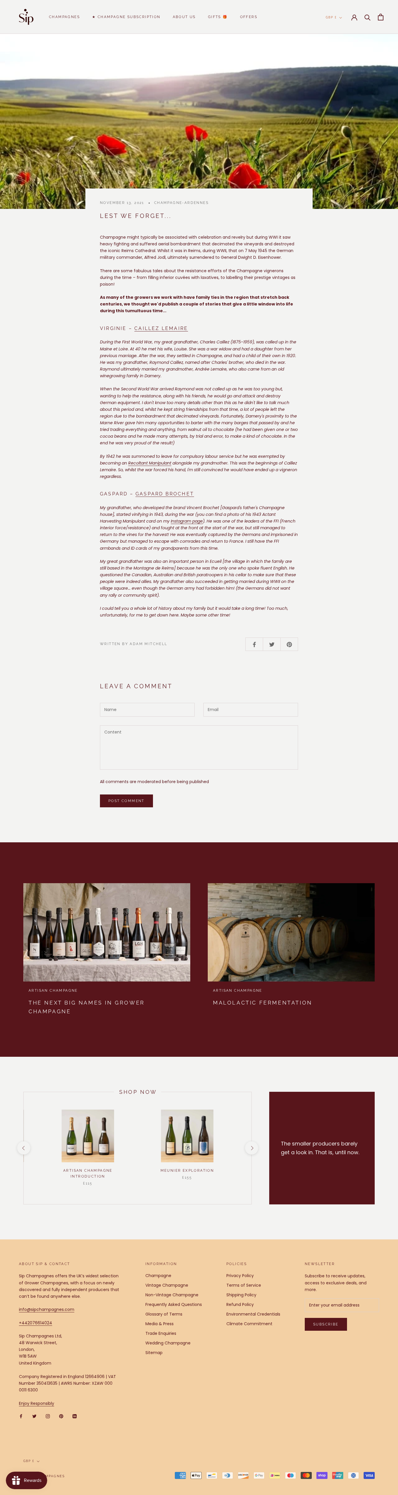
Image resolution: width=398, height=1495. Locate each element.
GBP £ (331, 17)
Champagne (158, 1276)
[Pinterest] (61, 1416)
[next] (251, 1148)
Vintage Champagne (166, 1285)
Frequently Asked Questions (173, 1304)
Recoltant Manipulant (149, 463)
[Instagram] (48, 1416)
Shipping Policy (241, 1295)
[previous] (23, 1148)
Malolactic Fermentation (262, 1003)
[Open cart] (380, 17)
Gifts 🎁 (218, 17)
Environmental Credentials (253, 1314)
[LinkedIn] (75, 1416)
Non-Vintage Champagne (171, 1295)
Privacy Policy (240, 1276)
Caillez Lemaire (161, 328)
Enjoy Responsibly (36, 1403)
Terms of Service (243, 1285)
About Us (184, 17)
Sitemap (154, 1353)
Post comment (126, 801)
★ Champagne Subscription (126, 17)
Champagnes (64, 17)
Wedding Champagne (168, 1343)
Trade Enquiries (160, 1333)
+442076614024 (35, 1323)
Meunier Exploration (187, 1171)
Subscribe (326, 1324)
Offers (248, 17)
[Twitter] (34, 1416)
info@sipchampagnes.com (46, 1309)
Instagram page (187, 521)
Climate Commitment (249, 1324)
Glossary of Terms (163, 1314)
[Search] (367, 17)
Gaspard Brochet (164, 494)
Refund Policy (240, 1304)
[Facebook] (21, 1416)
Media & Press (159, 1324)
